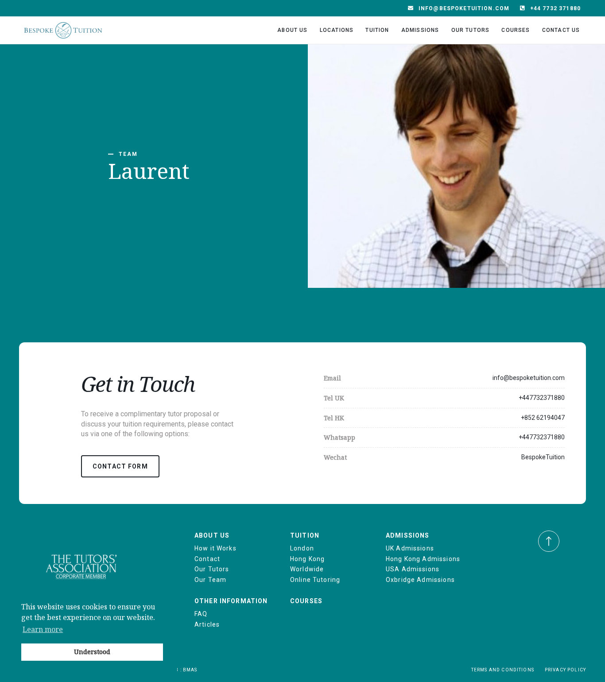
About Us (292, 30)
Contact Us (561, 30)
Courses (515, 30)
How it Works (215, 548)
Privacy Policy (565, 669)
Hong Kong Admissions (423, 558)
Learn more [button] (43, 629)
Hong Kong (307, 558)
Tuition (377, 30)
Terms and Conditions (502, 669)
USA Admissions (412, 569)
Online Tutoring (315, 579)
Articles (207, 624)
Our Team (210, 579)
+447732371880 (542, 397)
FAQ (200, 613)
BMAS (190, 669)
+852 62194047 (543, 417)
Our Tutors (470, 30)
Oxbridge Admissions (420, 579)
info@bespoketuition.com (464, 8)
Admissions (420, 30)
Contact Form (120, 466)
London (302, 548)
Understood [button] (92, 651)
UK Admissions (410, 548)
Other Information (231, 600)
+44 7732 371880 (555, 8)
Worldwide (307, 569)
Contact (207, 558)
